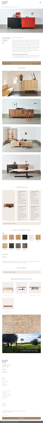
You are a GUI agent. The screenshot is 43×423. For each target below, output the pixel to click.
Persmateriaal (5, 396)
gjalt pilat (5, 41)
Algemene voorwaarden (6, 421)
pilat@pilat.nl (4, 372)
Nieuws (3, 380)
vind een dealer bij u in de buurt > (14, 321)
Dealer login (4, 398)
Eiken (3, 233)
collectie (6, 6)
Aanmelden (21, 418)
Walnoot (4, 257)
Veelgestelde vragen (6, 393)
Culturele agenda (5, 381)
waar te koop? (12, 318)
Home (3, 6)
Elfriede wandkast (34, 57)
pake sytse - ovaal (35, 295)
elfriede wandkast (8, 311)
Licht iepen (4, 254)
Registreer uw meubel (6, 395)
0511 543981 (4, 371)
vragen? (34, 347)
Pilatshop (4, 385)
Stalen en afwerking (6, 391)
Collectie (3, 377)
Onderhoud (4, 392)
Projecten (4, 378)
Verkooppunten (5, 384)
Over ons (4, 383)
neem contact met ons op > (30, 350)
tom (21, 295)
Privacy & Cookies (15, 421)
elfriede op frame (8, 295)
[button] (40, 2)
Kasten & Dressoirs (12, 6)
